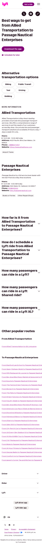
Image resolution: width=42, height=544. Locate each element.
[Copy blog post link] (37, 13)
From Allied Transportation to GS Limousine (19, 346)
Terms (6, 529)
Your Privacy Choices (11, 532)
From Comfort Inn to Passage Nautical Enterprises (21, 456)
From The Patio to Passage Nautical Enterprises (20, 393)
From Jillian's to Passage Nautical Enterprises (19, 420)
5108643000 (13, 188)
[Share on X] (23, 13)
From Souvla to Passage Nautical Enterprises (19, 381)
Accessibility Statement (27, 529)
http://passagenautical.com (20, 190)
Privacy (13, 529)
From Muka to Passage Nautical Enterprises (19, 444)
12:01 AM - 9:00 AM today (12, 184)
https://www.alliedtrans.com (21, 147)
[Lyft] (5, 4)
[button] (38, 4)
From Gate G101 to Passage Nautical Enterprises (20, 424)
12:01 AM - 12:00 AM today (13, 138)
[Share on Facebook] (30, 13)
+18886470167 (14, 145)
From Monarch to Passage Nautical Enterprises (20, 389)
